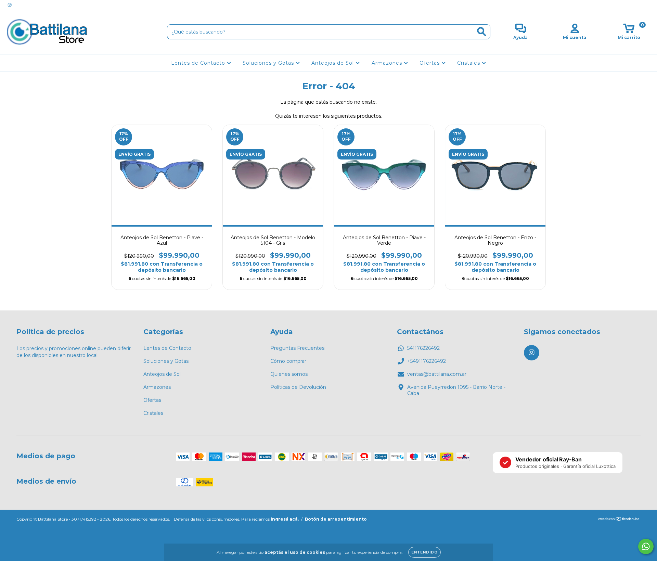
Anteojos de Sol (333, 63)
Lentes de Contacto (199, 63)
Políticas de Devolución (298, 387)
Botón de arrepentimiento (336, 519)
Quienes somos (289, 374)
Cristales (469, 63)
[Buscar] (482, 32)
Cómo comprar (288, 361)
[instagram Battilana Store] (9, 5)
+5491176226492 (426, 361)
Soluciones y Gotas (269, 63)
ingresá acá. (285, 519)
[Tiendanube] (619, 519)
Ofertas (430, 63)
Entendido (424, 552)
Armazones (388, 63)
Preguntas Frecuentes (297, 348)
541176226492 (423, 348)
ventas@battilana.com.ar (436, 374)
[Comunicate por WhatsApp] (646, 546)
